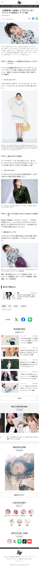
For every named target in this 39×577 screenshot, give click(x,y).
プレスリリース (19, 561)
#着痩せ (16, 306)
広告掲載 (12, 557)
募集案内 (18, 557)
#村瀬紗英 (23, 306)
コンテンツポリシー (12, 559)
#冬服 (9, 306)
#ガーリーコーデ (7, 309)
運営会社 (21, 559)
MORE (19, 398)
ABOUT (6, 557)
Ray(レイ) (2, 6)
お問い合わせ (28, 559)
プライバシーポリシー (28, 557)
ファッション (8, 6)
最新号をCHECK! (19, 495)
